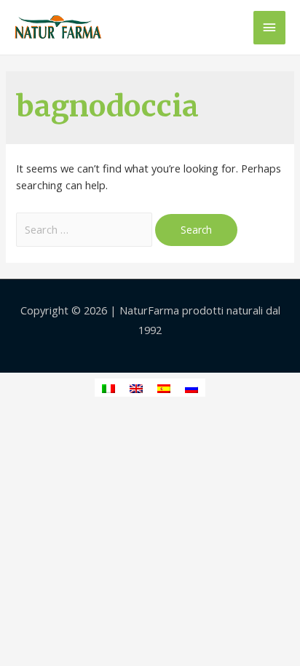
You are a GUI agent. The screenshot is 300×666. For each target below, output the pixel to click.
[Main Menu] (269, 27)
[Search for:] (85, 229)
